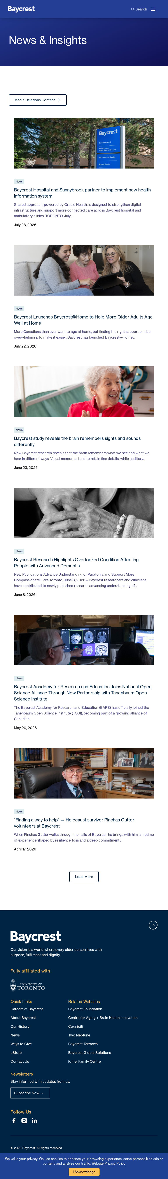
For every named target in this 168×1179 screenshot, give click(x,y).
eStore (16, 1052)
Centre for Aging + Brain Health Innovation (103, 1017)
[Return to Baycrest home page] (21, 9)
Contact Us (19, 1061)
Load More (84, 876)
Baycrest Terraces (83, 1044)
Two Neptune (79, 1035)
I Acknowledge (84, 1172)
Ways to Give (21, 1044)
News (15, 1035)
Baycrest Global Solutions (89, 1052)
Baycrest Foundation (85, 1009)
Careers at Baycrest (26, 1009)
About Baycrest (23, 1017)
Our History (19, 1026)
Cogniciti (75, 1026)
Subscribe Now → (29, 1093)
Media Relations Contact (34, 100)
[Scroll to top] (153, 925)
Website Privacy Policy (108, 1163)
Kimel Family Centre (84, 1061)
